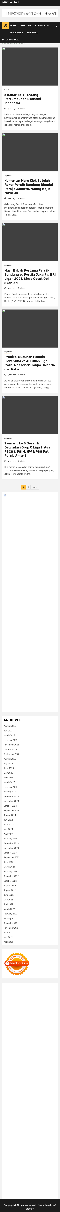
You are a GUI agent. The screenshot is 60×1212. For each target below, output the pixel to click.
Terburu (21, 1166)
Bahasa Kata (47, 1194)
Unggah (21, 1173)
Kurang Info (17, 1138)
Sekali (7, 1183)
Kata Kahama (28, 1013)
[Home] (5, 26)
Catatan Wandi (40, 1128)
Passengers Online (13, 1006)
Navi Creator (36, 1121)
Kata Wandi (27, 1128)
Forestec (18, 1103)
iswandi (8, 1124)
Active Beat (17, 1096)
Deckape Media (45, 1096)
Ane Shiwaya (34, 1065)
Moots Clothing (11, 1038)
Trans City (9, 1117)
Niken (12, 1121)
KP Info (48, 1031)
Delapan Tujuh (43, 986)
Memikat (19, 1180)
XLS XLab (43, 1093)
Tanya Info (20, 1194)
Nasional (32, 32)
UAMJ (34, 1093)
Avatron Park (21, 1010)
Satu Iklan (22, 1145)
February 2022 (10, 913)
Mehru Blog (48, 1017)
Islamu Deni (35, 1017)
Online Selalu (48, 1145)
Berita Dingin (38, 1187)
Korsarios (9, 1083)
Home (13, 25)
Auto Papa (9, 1010)
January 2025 (10, 791)
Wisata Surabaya (15, 1114)
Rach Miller (27, 1051)
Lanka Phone (30, 989)
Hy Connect (16, 1034)
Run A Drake (24, 1100)
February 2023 (10, 871)
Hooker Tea (34, 1062)
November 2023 (11, 848)
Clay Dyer (8, 1103)
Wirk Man (46, 1117)
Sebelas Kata (34, 1145)
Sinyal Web (9, 1142)
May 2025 (8, 773)
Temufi (44, 1062)
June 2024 (9, 824)
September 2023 (11, 857)
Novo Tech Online (36, 1041)
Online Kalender (12, 1079)
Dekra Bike (48, 1076)
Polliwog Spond (29, 992)
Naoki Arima (50, 1103)
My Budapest (10, 1100)
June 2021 (9, 932)
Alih (44, 1155)
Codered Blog (22, 1069)
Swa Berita (9, 1020)
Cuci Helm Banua (12, 1128)
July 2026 (8, 730)
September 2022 (11, 885)
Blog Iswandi (35, 1131)
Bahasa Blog (15, 1190)
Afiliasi (7, 1155)
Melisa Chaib (32, 1020)
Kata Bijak (16, 1024)
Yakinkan (38, 1180)
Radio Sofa (48, 1121)
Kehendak (15, 1183)
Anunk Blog (17, 986)
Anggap (39, 1169)
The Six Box (25, 1086)
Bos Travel (30, 1114)
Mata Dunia (41, 1114)
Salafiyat (39, 1013)
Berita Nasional (45, 1138)
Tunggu (35, 1173)
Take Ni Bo (43, 999)
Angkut (25, 1159)
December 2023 (11, 843)
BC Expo (24, 1076)
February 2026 (10, 740)
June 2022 (9, 895)
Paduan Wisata (11, 1148)
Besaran (48, 1176)
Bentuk (13, 1166)
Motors (7, 986)
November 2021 (11, 928)
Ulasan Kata (50, 1173)
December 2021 (11, 923)
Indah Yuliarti (16, 1152)
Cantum (36, 1166)
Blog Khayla (48, 1131)
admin (22, 109)
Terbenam (34, 1162)
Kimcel (19, 989)
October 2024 (10, 806)
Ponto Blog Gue (12, 1076)
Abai (34, 1155)
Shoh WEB (9, 1041)
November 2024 (11, 801)
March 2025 (9, 782)
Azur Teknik (29, 986)
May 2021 (8, 937)
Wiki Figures (22, 996)
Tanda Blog (27, 1190)
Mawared (43, 1079)
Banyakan (38, 1176)
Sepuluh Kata (24, 1187)
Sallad (32, 1044)
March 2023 (9, 866)
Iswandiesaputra (20, 1124)
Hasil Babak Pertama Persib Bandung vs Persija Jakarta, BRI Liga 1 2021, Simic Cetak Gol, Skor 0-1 (30, 277)
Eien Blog (24, 1044)
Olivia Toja (20, 1020)
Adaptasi (22, 1155)
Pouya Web (48, 1065)
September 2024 (11, 810)
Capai (14, 1173)
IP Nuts (13, 1090)
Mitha (24, 1024)
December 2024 (11, 796)
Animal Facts (24, 1093)
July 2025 (8, 763)
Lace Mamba (14, 992)
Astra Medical (38, 1086)
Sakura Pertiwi (26, 1148)
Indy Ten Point (11, 1086)
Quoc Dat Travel (32, 1006)
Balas (6, 1162)
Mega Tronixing (41, 1058)
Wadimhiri (41, 1003)
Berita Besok (35, 1142)
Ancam (18, 1159)
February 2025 (10, 787)
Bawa (25, 1162)
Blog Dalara (47, 1010)
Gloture (13, 1055)
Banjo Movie (37, 1100)
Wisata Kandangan (13, 1135)
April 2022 (8, 904)
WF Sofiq (40, 1044)
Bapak (20, 1176)
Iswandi (52, 1124)
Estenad (26, 1034)
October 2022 (10, 881)
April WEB (22, 1027)
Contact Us (42, 25)
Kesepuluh (26, 1183)
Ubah (28, 1173)
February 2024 (10, 838)
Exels (45, 1051)
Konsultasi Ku (11, 1187)
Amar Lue (13, 1065)
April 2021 (8, 942)
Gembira (29, 1180)
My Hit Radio (10, 1031)
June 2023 (9, 862)
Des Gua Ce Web (38, 1107)
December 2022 (11, 876)
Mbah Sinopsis (35, 1024)
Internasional (10, 40)
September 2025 (11, 754)
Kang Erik (19, 1117)
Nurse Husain (40, 1038)
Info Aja (27, 1152)
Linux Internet (23, 1107)
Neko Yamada (36, 996)
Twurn (7, 1013)
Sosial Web (48, 1142)
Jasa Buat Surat (48, 1034)
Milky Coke (37, 1090)
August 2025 (10, 759)
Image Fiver (10, 989)
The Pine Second (24, 1058)
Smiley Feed (36, 1055)
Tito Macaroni (24, 1110)
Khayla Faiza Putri (39, 1124)
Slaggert (51, 1027)
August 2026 (10, 726)
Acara (14, 1155)
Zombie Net (21, 1041)
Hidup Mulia (42, 1048)
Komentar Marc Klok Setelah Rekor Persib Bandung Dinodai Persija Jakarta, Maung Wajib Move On (28, 187)
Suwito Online (22, 1121)
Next (35, 487)
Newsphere (44, 1205)
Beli (20, 1162)
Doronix (41, 989)
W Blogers (9, 1017)
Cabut (28, 1166)
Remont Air (37, 1103)
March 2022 (9, 909)
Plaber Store (18, 999)
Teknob (51, 1114)
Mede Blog (9, 1069)
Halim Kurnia (41, 1148)
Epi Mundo (15, 1013)
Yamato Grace (22, 1017)
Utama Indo (38, 1031)
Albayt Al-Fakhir (48, 1006)
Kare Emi (23, 1065)
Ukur (41, 1173)
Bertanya (48, 1152)
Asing (33, 1159)
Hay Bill (27, 1103)
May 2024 (8, 829)
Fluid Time (35, 1069)
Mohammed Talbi (31, 1072)
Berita (6, 90)
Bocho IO (48, 1100)
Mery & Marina (11, 1044)
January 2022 (10, 918)
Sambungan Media (41, 1183)
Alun (39, 1155)
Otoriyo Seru (24, 1090)
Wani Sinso (33, 1027)
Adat (29, 1155)
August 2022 (10, 890)
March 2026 (9, 735)
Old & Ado (48, 1090)
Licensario (50, 1083)
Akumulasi (9, 1159)
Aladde (43, 1027)
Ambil (50, 1155)
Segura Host (10, 1062)
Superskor (8, 175)
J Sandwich (9, 1107)
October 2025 (10, 749)
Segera (47, 1180)
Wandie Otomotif (19, 1131)
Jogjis (46, 1024)
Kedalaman (9, 1180)
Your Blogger (10, 1145)
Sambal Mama (24, 1031)
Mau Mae (29, 1117)
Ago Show (30, 1048)
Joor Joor (45, 1072)
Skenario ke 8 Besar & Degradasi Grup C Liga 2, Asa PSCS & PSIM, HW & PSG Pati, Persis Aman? (27, 449)
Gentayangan (10, 1176)
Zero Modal (31, 999)
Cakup (43, 1166)
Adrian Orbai (49, 1055)
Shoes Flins (15, 1072)
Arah (38, 1159)
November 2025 (11, 744)
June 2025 (9, 768)
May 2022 (8, 899)
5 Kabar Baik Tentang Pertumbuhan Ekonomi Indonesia (22, 99)
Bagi (43, 1159)
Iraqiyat (45, 1069)
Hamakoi (35, 1034)
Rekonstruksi (17, 1048)
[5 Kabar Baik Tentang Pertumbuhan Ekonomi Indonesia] (30, 66)
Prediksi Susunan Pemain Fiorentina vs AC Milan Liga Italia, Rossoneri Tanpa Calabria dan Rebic (29, 363)
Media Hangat (33, 1194)
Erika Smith (9, 1058)
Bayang (13, 1162)
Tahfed (37, 1117)
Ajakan (7, 1169)
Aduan (50, 1166)
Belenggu (51, 1162)
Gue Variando (10, 1093)
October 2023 (10, 852)
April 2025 (8, 777)
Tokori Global (29, 1096)
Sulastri (51, 1038)
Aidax (6, 1034)
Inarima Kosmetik (36, 1083)
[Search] (56, 26)
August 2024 (10, 815)
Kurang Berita (30, 1138)
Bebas (42, 1162)
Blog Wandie (29, 1135)
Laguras (38, 1051)
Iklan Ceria (50, 1013)
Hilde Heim (29, 1003)
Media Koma (22, 1142)
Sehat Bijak (37, 1152)
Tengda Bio (22, 1062)
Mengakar (22, 1169)
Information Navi (40, 1110)
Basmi (49, 1159)
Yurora (43, 1020)
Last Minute (20, 1083)
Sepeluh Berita (41, 1190)
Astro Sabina (34, 1010)
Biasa (6, 1166)
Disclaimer (16, 32)
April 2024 (8, 834)
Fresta (13, 1027)
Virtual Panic (26, 1038)
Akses (31, 1169)
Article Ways (35, 1076)
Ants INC (51, 1003)
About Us (25, 25)
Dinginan (28, 1176)
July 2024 (8, 820)
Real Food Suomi (29, 1079)
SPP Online (23, 1055)
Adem (14, 1169)
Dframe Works (16, 1003)
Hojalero (50, 1041)
